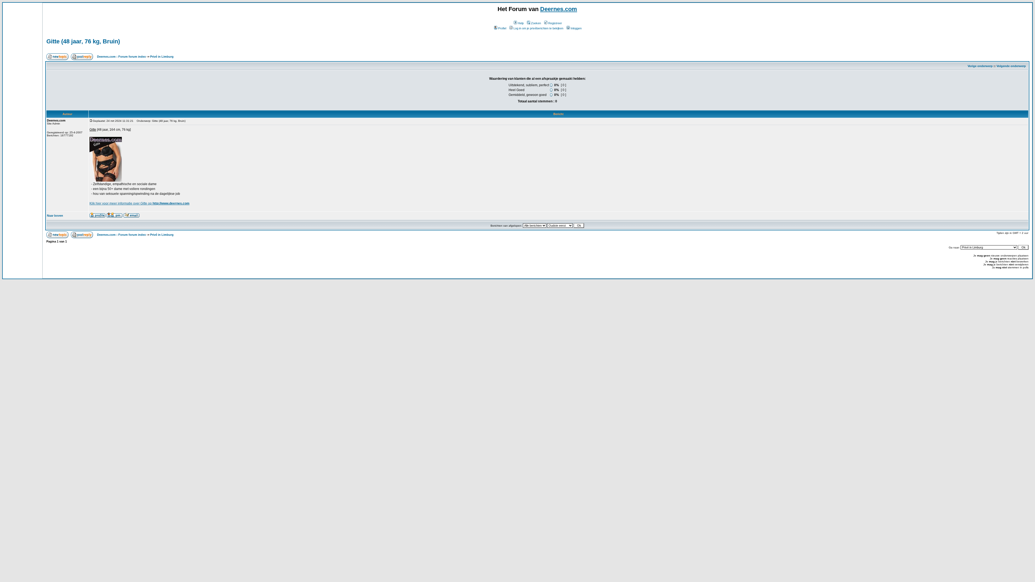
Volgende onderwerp (1011, 66)
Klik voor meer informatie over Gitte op (139, 203)
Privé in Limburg (162, 56)
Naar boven (55, 215)
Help (521, 23)
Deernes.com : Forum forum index (121, 56)
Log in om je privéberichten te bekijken (538, 28)
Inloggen (576, 28)
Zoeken (536, 23)
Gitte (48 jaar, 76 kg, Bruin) (83, 41)
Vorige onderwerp (980, 66)
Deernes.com (558, 9)
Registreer (555, 23)
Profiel (502, 28)
